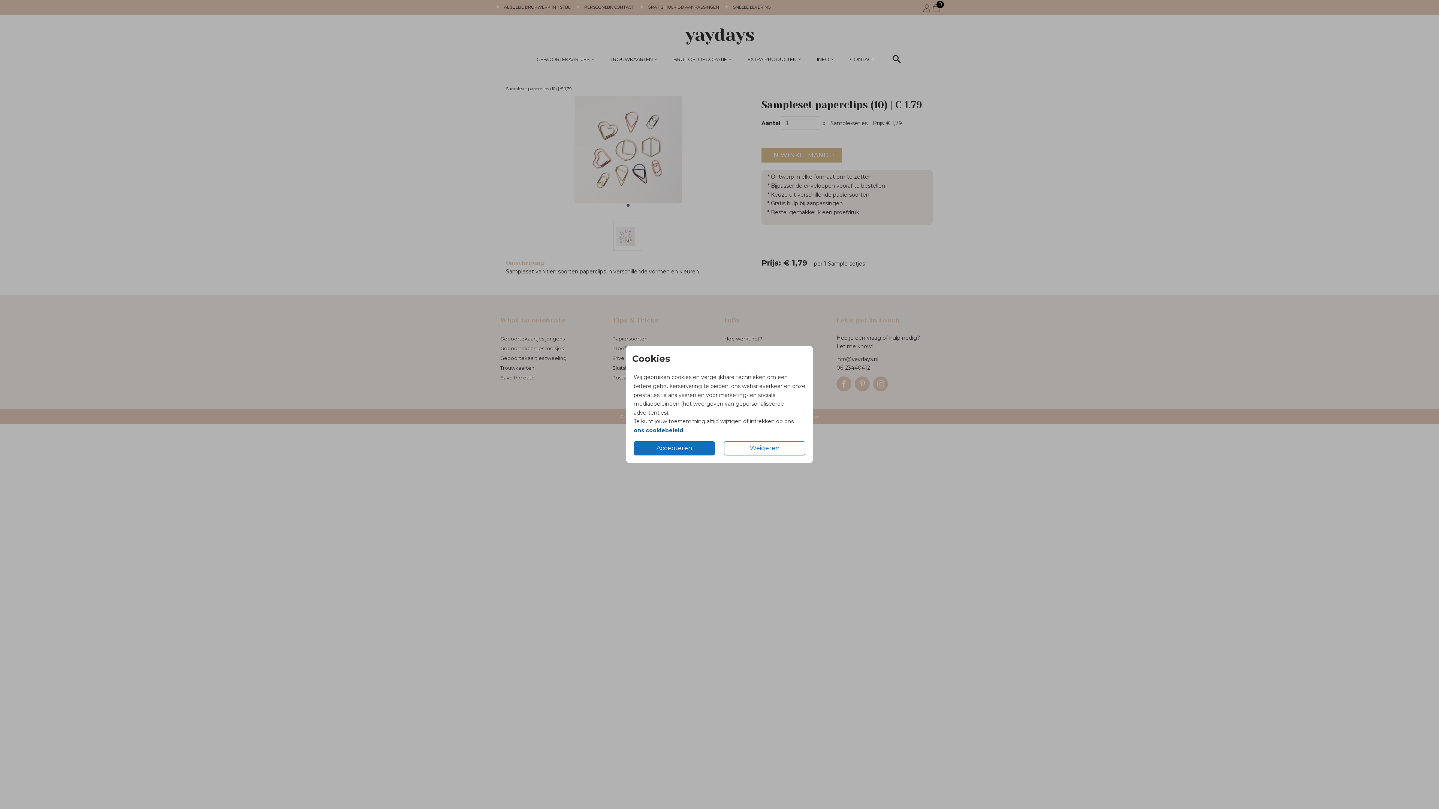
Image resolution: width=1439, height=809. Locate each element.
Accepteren (674, 448)
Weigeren (764, 448)
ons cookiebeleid (658, 430)
